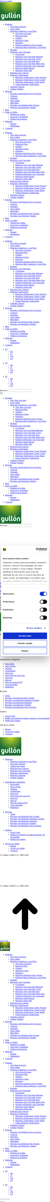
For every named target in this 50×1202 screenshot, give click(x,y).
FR (11, 365)
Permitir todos (25, 636)
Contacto (8, 237)
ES (11, 372)
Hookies (13, 158)
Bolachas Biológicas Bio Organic (28, 153)
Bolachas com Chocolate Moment (29, 165)
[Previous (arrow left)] (1, 1201)
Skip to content (6, 1)
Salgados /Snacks (17, 195)
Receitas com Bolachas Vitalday (23, 216)
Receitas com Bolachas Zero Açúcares (25, 202)
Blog (7, 218)
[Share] (4, 1199)
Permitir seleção (25, 643)
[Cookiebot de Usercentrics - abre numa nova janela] (36, 549)
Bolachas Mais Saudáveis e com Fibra (30, 156)
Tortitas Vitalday (17, 197)
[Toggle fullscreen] (6, 1199)
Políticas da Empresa (18, 227)
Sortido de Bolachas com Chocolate (29, 174)
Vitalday (18, 146)
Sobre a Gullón (11, 220)
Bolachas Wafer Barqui (24, 177)
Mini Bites (14, 211)
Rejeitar (25, 651)
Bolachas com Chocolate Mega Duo (30, 172)
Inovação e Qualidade (19, 225)
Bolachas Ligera (22, 149)
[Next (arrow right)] (4, 1201)
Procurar (3, 390)
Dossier (13, 232)
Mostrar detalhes (34, 628)
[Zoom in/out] (9, 1199)
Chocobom (19, 163)
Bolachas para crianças (19, 181)
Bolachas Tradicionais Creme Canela (30, 188)
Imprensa (9, 230)
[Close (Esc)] (1, 1199)
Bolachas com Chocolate (20, 160)
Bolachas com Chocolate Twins (28, 167)
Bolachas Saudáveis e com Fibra (23, 140)
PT (6, 363)
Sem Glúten (15, 137)
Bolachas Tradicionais (19, 183)
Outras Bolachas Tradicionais (27, 193)
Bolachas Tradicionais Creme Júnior (30, 190)
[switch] (43, 602)
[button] (1, 394)
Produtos (8, 133)
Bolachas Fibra (21, 144)
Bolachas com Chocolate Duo (27, 170)
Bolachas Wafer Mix (23, 179)
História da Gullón (17, 223)
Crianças (13, 204)
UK (11, 370)
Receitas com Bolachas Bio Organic (24, 213)
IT (11, 368)
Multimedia (14, 234)
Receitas (8, 200)
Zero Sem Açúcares (18, 135)
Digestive (19, 151)
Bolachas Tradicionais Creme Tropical (30, 186)
